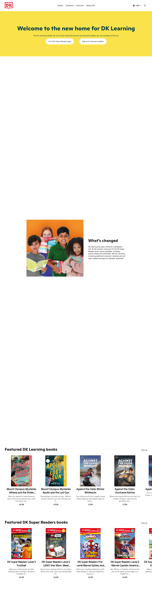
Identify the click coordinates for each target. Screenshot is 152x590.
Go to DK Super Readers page (59, 41)
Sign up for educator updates (93, 41)
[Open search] (144, 5)
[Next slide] (144, 481)
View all (144, 450)
